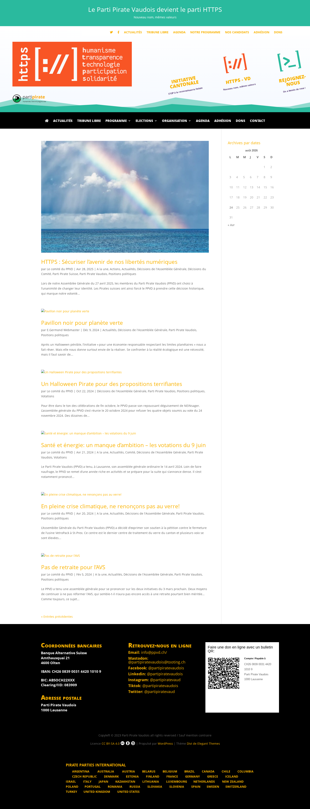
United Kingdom (97, 792)
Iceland (231, 776)
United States (128, 792)
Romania (114, 787)
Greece (212, 776)
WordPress (165, 744)
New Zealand (232, 781)
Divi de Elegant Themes (203, 744)
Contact (257, 121)
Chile (225, 771)
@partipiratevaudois (166, 667)
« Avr (231, 225)
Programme (116, 121)
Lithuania (150, 781)
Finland (152, 776)
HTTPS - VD (238, 80)
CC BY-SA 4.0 (111, 744)
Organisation (174, 121)
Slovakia (154, 787)
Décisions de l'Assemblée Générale (161, 269)
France (172, 776)
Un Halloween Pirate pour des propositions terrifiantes (111, 384)
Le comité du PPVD (60, 269)
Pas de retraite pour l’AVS (73, 567)
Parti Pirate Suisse (65, 274)
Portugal (93, 787)
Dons (278, 32)
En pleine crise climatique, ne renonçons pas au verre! (110, 506)
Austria (128, 771)
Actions (115, 269)
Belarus (148, 771)
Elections (144, 121)
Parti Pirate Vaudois (93, 274)
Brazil (189, 771)
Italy (87, 781)
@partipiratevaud (165, 679)
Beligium (169, 771)
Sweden (213, 787)
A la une (102, 269)
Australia (106, 771)
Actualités (133, 32)
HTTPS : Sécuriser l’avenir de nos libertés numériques (109, 262)
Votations (47, 396)
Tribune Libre (157, 32)
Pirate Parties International (96, 764)
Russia (134, 787)
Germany (192, 776)
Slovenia (176, 787)
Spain (195, 787)
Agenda (179, 32)
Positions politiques (122, 274)
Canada (207, 771)
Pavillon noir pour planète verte (82, 322)
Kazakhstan (125, 781)
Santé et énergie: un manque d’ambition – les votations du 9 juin (123, 445)
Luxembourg (176, 781)
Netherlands (204, 781)
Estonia (132, 776)
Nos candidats (237, 32)
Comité (130, 452)
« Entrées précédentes (57, 617)
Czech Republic (84, 776)
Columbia (245, 771)
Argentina (80, 771)
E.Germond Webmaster (63, 330)
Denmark (111, 776)
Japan (103, 781)
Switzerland (235, 787)
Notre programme (205, 32)
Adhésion (261, 32)
